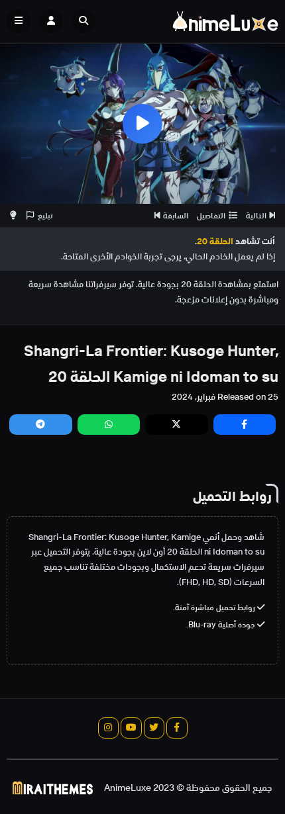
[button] (87, 21)
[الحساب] (51, 21)
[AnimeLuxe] (225, 21)
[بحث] (83, 21)
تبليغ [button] (45, 215)
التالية (256, 215)
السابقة (175, 215)
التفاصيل (211, 215)
